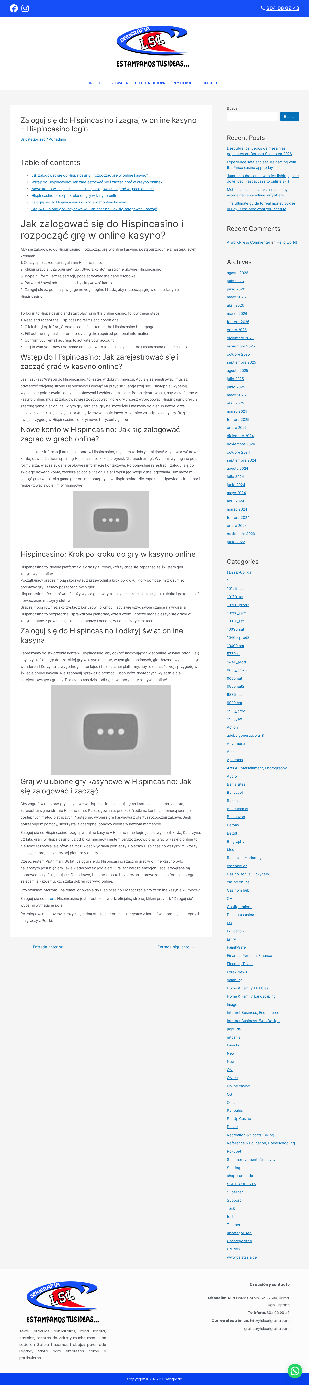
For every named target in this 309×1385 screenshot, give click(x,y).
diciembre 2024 (240, 435)
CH (229, 898)
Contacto (209, 83)
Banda (232, 800)
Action (232, 727)
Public (232, 1127)
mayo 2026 (236, 297)
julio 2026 (235, 281)
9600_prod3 (237, 670)
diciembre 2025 (240, 338)
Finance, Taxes (240, 963)
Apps (231, 751)
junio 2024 (236, 485)
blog (230, 849)
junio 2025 (236, 387)
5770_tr (233, 653)
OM (230, 1070)
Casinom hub (238, 890)
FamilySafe (236, 947)
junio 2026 (236, 289)
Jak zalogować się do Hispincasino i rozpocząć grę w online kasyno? (89, 175)
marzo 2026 (237, 313)
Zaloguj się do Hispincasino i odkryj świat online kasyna (78, 202)
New (231, 1053)
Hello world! (287, 242)
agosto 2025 (237, 370)
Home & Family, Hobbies (247, 988)
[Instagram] (25, 8)
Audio (232, 776)
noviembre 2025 (241, 346)
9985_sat (234, 719)
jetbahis (233, 1037)
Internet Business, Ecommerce (253, 1012)
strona (50, 898)
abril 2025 (235, 403)
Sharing (233, 1167)
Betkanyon (236, 817)
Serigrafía (117, 83)
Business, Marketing (244, 857)
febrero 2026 (238, 321)
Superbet (235, 1192)
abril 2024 (235, 501)
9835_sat (235, 694)
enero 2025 (237, 427)
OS (229, 1094)
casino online (238, 882)
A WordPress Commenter (248, 242)
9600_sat (234, 678)
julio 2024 (235, 476)
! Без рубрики (239, 572)
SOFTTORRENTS (241, 1184)
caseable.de (237, 866)
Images (233, 1004)
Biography (235, 841)
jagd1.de (234, 1029)
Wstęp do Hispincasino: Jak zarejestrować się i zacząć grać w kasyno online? (96, 182)
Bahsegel (235, 792)
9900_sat (234, 702)
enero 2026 (237, 329)
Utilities (233, 1249)
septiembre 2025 (241, 362)
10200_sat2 (236, 613)
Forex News (237, 972)
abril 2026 (235, 305)
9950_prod (236, 711)
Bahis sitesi (236, 784)
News (232, 1061)
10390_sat (235, 629)
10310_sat (235, 621)
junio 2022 (236, 542)
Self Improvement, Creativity (251, 1159)
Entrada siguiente (175, 947)
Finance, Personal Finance (249, 955)
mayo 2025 (236, 395)
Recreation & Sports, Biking (250, 1135)
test (230, 1216)
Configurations (239, 906)
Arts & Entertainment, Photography (257, 768)
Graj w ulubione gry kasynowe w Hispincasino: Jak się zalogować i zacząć (94, 209)
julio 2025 (235, 378)
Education (235, 931)
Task (231, 1208)
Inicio (94, 83)
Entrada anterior (45, 947)
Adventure (236, 743)
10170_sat (235, 596)
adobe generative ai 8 (245, 735)
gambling (235, 980)
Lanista (233, 1045)
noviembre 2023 (241, 533)
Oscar (232, 1102)
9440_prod (236, 662)
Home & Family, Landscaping (251, 996)
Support (234, 1200)
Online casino (238, 1086)
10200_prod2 (238, 605)
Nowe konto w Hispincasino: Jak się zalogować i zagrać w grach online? (92, 189)
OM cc (232, 1077)
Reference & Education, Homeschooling (261, 1143)
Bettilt (232, 833)
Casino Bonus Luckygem (248, 874)
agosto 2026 (237, 272)
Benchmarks (237, 809)
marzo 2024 (237, 509)
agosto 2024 (237, 468)
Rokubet (234, 1151)
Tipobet (233, 1224)
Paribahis (235, 1110)
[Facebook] (14, 8)
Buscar (233, 108)
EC (229, 923)
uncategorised (239, 1233)
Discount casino (240, 914)
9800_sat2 (235, 686)
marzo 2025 (237, 411)
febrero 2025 (238, 419)
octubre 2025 (238, 354)
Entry (231, 939)
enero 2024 (237, 525)
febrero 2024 (238, 517)
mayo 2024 (236, 493)
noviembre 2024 (241, 444)
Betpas (233, 825)
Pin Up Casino (239, 1118)
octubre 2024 (238, 452)
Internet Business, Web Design (253, 1020)
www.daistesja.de (242, 1257)
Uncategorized (33, 139)
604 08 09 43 (282, 8)
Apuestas (235, 759)
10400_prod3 (238, 637)
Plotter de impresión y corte (163, 83)
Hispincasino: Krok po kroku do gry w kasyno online (75, 195)
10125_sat (235, 588)
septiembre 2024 (241, 460)
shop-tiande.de (240, 1175)
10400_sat (235, 645)
